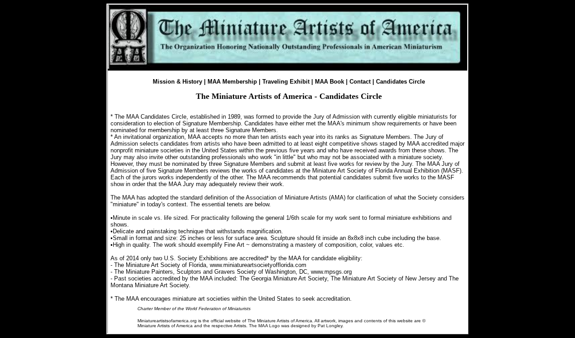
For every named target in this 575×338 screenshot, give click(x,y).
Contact (360, 81)
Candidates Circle (400, 81)
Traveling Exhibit (286, 81)
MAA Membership (232, 81)
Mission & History (177, 81)
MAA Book (329, 81)
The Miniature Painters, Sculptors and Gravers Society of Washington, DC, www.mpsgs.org (233, 271)
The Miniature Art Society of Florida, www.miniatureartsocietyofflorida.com (210, 265)
